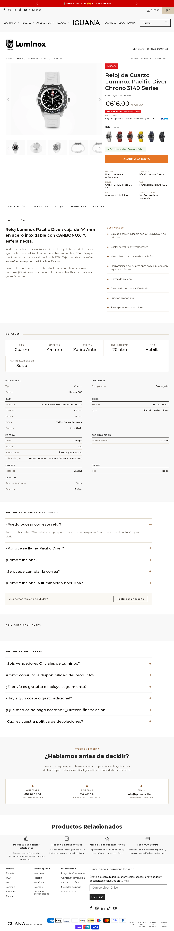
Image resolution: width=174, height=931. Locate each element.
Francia (10, 896)
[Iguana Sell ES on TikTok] (20, 10)
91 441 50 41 (35, 10)
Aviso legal (131, 923)
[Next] (99, 99)
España (10, 873)
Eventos (38, 887)
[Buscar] (166, 23)
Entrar (155, 10)
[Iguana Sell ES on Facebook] (4, 10)
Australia (10, 887)
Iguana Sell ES (39, 924)
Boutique (39, 882)
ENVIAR (97, 897)
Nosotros (39, 873)
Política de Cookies (164, 924)
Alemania (11, 891)
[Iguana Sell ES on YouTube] (25, 10)
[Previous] (8, 99)
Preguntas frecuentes (73, 873)
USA (8, 877)
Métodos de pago (71, 887)
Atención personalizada (41, 892)
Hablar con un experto (130, 599)
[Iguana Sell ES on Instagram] (9, 10)
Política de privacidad (153, 924)
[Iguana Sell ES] (86, 23)
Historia (38, 877)
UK (7, 882)
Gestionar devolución (73, 877)
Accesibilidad (68, 891)
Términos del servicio (141, 924)
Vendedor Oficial (70, 882)
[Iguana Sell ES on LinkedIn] (14, 10)
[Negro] (109, 137)
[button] (11, 23)
